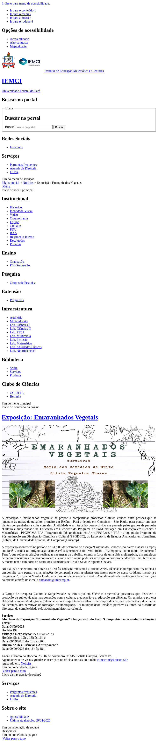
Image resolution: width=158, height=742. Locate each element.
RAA (13, 233)
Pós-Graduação (20, 265)
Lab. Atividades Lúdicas (26, 347)
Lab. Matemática (21, 343)
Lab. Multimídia (20, 336)
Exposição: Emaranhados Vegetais (50, 417)
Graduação (17, 261)
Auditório (16, 317)
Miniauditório (19, 321)
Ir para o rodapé (21, 21)
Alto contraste (19, 42)
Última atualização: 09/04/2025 (30, 720)
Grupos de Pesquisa (23, 282)
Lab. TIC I (17, 332)
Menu (6, 186)
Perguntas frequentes (23, 164)
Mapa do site (18, 46)
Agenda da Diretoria (23, 168)
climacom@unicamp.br (54, 580)
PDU (13, 229)
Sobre (13, 368)
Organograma (19, 218)
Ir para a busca (20, 17)
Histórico (16, 207)
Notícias (28, 182)
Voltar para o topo (14, 671)
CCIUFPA (17, 392)
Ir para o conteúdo (23, 10)
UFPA (14, 172)
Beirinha (15, 396)
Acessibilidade (19, 39)
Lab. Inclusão (19, 339)
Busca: (10, 127)
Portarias (15, 244)
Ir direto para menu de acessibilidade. (26, 3)
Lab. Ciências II (20, 328)
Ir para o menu (20, 14)
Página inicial (10, 182)
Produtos (15, 375)
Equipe (14, 222)
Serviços (15, 371)
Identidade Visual (21, 211)
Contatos (15, 225)
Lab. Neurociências (22, 350)
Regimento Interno (22, 237)
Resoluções (17, 240)
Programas (17, 300)
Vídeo (14, 214)
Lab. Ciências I (20, 325)
